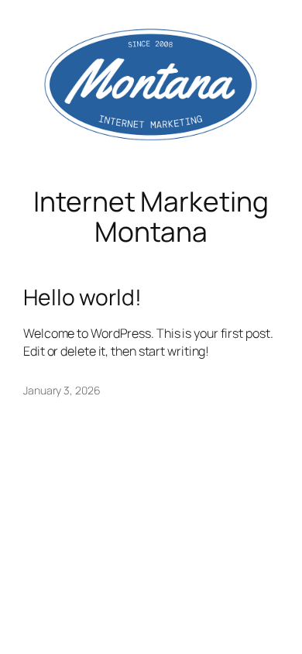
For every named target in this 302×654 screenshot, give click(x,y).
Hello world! (82, 297)
